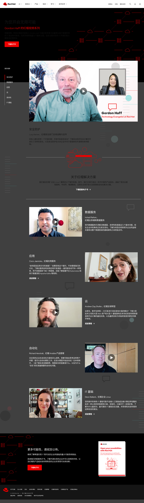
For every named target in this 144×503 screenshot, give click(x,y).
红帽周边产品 (64, 489)
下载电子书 (12, 44)
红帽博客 (46, 489)
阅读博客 (32, 278)
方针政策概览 (28, 495)
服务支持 (122, 4)
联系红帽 (39, 489)
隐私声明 (12, 495)
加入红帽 (19, 489)
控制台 (110, 4)
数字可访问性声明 (38, 495)
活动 (25, 489)
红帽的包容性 (55, 489)
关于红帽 (12, 489)
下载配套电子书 (82, 189)
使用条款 (19, 495)
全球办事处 (32, 489)
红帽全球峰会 (73, 489)
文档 (116, 4)
